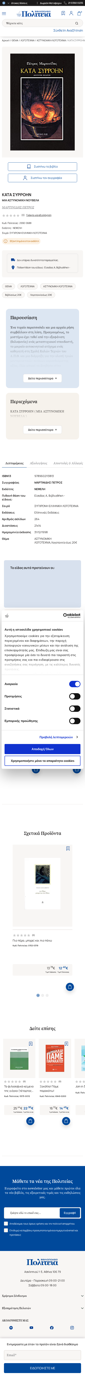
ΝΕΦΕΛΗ (17, 228)
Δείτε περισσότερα (42, 378)
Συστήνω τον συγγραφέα (46, 178)
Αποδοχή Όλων (43, 749)
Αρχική (5, 40)
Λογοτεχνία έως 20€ (41, 295)
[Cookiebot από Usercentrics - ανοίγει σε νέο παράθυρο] (63, 615)
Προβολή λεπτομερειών (56, 737)
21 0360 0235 (75, 3)
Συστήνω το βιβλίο (46, 166)
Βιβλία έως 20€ (13, 295)
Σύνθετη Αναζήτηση (68, 30)
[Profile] (71, 14)
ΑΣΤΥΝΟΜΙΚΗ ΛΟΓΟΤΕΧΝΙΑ (51, 40)
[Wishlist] (63, 14)
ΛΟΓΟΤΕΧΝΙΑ (28, 40)
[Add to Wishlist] (68, 849)
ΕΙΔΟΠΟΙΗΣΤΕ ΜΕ (42, 1368)
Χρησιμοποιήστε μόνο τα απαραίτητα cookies (42, 760)
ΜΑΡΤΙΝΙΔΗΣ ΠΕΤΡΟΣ (18, 207)
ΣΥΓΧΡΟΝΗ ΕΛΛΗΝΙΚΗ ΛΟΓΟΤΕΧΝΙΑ (28, 233)
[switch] (74, 696)
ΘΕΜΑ (15, 40)
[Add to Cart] (36, 769)
